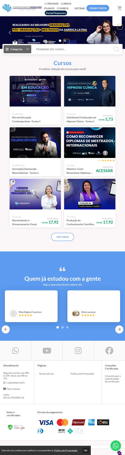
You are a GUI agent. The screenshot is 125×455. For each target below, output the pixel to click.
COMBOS (62, 8)
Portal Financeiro (56, 12)
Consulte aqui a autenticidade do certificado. (113, 379)
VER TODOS (62, 236)
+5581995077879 (15, 382)
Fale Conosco (13, 388)
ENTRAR (80, 8)
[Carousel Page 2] (64, 40)
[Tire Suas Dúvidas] (116, 446)
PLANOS (49, 8)
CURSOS (66, 3)
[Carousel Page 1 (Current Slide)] (60, 40)
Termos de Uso (46, 373)
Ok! (86, 450)
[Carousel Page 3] (67, 327)
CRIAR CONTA (97, 8)
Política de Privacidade (82, 373)
